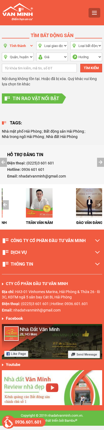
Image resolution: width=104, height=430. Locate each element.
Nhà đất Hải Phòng (62, 137)
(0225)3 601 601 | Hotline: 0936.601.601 (54, 304)
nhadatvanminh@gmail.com (42, 176)
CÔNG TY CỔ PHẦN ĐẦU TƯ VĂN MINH (48, 240)
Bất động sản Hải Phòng (64, 131)
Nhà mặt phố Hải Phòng (22, 131)
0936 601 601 (33, 169)
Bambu (71, 421)
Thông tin (22, 264)
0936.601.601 (28, 422)
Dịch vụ (19, 252)
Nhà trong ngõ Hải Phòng (23, 137)
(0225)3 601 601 (40, 163)
